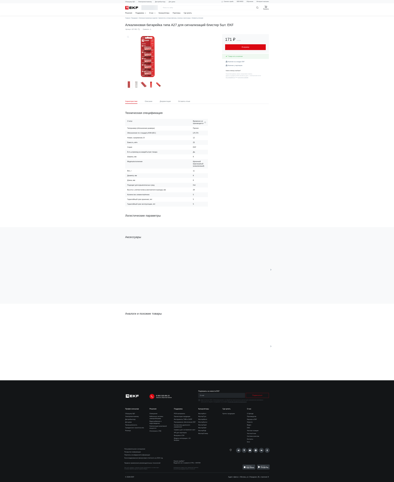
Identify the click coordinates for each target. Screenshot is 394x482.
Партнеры (176, 13)
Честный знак (251, 433)
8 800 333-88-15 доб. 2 (242, 75)
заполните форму (243, 77)
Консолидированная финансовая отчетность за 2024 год (143, 458)
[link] (238, 450)
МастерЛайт (202, 427)
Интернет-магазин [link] (263, 1)
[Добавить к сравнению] (155, 290)
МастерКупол (202, 422)
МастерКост (202, 413)
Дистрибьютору (160, 1)
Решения (128, 13)
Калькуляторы (164, 13)
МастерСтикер (203, 433)
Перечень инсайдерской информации (137, 455)
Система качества (253, 436)
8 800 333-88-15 (163, 396)
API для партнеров (180, 432)
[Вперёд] (271, 269)
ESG (248, 427)
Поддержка (139, 13)
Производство (251, 416)
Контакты (250, 439)
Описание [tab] (148, 101)
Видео (249, 425)
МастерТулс (202, 416)
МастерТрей (202, 425)
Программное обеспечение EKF (185, 422)
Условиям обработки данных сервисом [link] (134, 468)
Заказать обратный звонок (164, 397)
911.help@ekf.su (230, 77)
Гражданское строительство (134, 427)
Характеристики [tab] (131, 101)
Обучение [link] (250, 1)
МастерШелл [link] (202, 419)
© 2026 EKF (129, 477)
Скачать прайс (228, 1)
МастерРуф (202, 430)
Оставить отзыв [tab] (184, 101)
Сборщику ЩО (130, 1)
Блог (248, 442)
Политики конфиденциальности (237, 402)
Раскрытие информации (132, 452)
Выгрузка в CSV (179, 435)
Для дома (172, 1)
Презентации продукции (182, 416)
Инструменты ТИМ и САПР (183, 419)
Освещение (153, 413)
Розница (128, 430)
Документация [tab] (165, 101)
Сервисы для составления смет (184, 430)
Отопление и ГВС (155, 431)
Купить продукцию (229, 413)
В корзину (137, 291)
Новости (250, 422)
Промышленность (131, 425)
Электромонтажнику (145, 1)
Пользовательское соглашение (134, 449)
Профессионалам (132, 409)
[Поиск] (257, 7)
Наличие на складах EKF (236, 61)
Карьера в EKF (252, 419)
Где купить (188, 13)
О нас (151, 13)
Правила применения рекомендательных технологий (142, 463)
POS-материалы (179, 413)
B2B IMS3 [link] (240, 1)
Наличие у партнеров (235, 65)
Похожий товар (132, 323)
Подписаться (257, 395)
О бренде (250, 413)
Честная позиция (252, 430)
